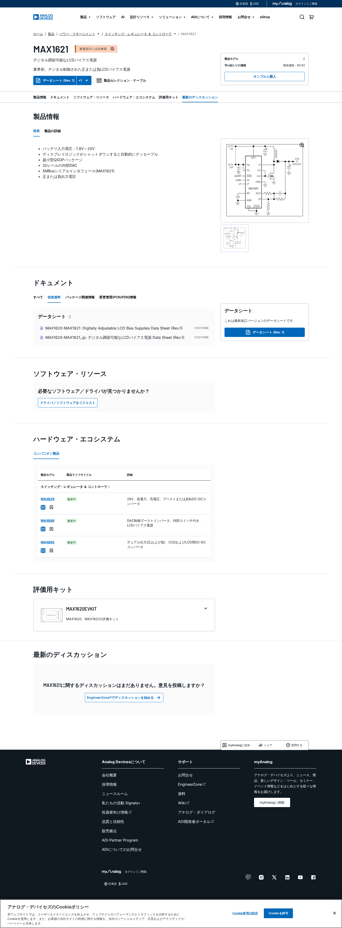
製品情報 (39, 97)
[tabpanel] (124, 162)
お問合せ (185, 775)
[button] (98, 34)
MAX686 (47, 520)
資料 (181, 793)
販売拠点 (109, 830)
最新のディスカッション (200, 97)
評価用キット (168, 97)
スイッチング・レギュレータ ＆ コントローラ (138, 34)
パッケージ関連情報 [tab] (80, 297)
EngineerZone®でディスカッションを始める (120, 697)
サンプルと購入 (264, 76)
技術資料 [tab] (54, 297)
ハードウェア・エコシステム (134, 97)
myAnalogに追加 (239, 745)
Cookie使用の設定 (245, 913)
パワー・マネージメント (77, 34)
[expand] (206, 608)
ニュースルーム (115, 793)
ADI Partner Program (120, 840)
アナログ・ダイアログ (196, 812)
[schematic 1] (235, 238)
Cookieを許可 (278, 913)
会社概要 (109, 775)
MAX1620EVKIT (81, 609)
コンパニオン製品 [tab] (46, 453)
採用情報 (109, 784)
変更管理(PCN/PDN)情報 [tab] (117, 297)
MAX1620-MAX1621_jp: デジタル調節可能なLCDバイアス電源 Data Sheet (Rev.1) (114, 337)
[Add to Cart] (43, 507)
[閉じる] (334, 913)
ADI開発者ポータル (194, 821)
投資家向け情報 (115, 812)
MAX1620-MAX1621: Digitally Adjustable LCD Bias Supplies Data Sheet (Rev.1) (114, 328)
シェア (268, 745)
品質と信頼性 (113, 821)
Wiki (182, 803)
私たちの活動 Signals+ (121, 803)
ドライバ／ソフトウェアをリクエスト (67, 403)
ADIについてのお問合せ (122, 849)
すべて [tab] (38, 297)
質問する (296, 745)
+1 (80, 80)
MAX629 (47, 499)
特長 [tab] (36, 131)
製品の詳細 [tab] (52, 131)
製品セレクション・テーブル (125, 80)
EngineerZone (190, 784)
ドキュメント (60, 97)
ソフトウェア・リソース (91, 97)
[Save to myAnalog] (51, 507)
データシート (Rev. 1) (58, 80)
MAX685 (47, 542)
